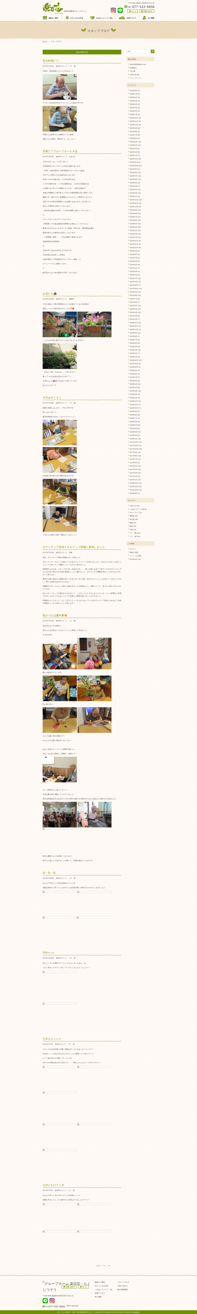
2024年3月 (133, 189)
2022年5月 (133, 265)
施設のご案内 (100, 1282)
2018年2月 (133, 435)
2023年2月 (133, 234)
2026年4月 (133, 104)
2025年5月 (133, 142)
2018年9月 (133, 411)
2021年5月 (133, 305)
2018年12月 (134, 401)
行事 (131, 529)
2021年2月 (133, 316)
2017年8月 (133, 456)
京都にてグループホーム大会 (60, 151)
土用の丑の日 (134, 75)
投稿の (134, 552)
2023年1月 (133, 237)
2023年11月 (134, 203)
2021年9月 (133, 292)
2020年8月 (133, 336)
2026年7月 (133, 94)
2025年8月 (133, 131)
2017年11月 (134, 445)
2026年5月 (133, 101)
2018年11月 (134, 404)
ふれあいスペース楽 (137, 509)
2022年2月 (133, 275)
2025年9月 (133, 128)
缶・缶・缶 (49, 872)
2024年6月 (133, 179)
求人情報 (98, 1297)
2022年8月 (133, 254)
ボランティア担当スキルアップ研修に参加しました (74, 547)
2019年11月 (134, 364)
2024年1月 (133, 196)
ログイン (133, 549)
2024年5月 (133, 183)
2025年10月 (134, 125)
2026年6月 (133, 97)
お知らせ (72, 156)
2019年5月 (133, 384)
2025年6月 (133, 138)
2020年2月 (133, 353)
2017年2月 (133, 476)
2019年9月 (133, 370)
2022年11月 (134, 244)
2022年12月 (134, 241)
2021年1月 (133, 319)
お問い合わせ (122, 1286)
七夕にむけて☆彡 (53, 1185)
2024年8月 (133, 172)
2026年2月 (133, 111)
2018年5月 (133, 425)
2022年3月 (133, 271)
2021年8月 (133, 295)
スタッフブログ (123, 1282)
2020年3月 (133, 350)
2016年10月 (134, 490)
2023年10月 (134, 207)
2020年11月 (134, 326)
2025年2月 (133, 152)
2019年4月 (133, 387)
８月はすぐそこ (52, 397)
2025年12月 (134, 118)
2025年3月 (133, 148)
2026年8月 (133, 90)
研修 (70, 552)
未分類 (132, 519)
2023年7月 (133, 217)
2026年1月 (133, 114)
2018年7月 (133, 418)
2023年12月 (134, 200)
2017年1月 (133, 480)
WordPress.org (135, 559)
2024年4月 (133, 186)
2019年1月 (133, 398)
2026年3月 (133, 108)
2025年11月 (134, 121)
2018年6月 (133, 422)
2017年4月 (133, 469)
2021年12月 (134, 282)
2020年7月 (133, 340)
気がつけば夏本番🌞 (55, 615)
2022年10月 (134, 247)
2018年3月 (133, 432)
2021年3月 (133, 312)
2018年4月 (133, 428)
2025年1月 (133, 155)
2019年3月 (133, 391)
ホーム (45, 41)
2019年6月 (133, 381)
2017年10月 (134, 449)
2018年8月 (133, 415)
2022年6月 (133, 261)
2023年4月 (133, 227)
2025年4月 (133, 145)
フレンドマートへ (136, 78)
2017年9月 (133, 452)
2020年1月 (133, 357)
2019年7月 (133, 377)
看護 (131, 523)
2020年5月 (133, 343)
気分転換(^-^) (50, 60)
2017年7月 (133, 459)
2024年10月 (134, 166)
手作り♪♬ (49, 952)
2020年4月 (133, 346)
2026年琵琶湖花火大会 (138, 64)
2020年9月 (133, 333)
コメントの (135, 556)
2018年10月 (134, 408)
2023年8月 (133, 213)
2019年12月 (134, 360)
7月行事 (132, 71)
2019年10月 (134, 367)
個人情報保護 (122, 1289)
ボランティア (134, 512)
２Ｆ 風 (72, 878)
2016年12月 (134, 483)
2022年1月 (133, 278)
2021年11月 (134, 285)
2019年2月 (133, 394)
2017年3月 (133, 473)
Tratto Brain (135, 1312)
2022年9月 (133, 251)
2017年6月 (133, 462)
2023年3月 (133, 230)
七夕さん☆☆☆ (52, 1038)
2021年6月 (133, 302)
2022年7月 (133, 258)
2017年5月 (133, 466)
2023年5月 (133, 224)
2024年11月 (134, 162)
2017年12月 (134, 442)
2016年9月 (133, 493)
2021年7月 (133, 299)
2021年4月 (133, 309)
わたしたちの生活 (101, 1286)
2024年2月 (133, 193)
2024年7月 (133, 176)
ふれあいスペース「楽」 (104, 1289)
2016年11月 (134, 486)
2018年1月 (133, 439)
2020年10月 (134, 329)
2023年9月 (133, 210)
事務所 (71, 299)
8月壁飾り (133, 68)
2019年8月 (133, 374)
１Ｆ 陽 (72, 66)
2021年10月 (134, 288)
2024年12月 (134, 159)
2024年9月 (133, 169)
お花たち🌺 (50, 293)
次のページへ (101, 1266)
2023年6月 (133, 220)
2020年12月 (134, 323)
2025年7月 (133, 135)
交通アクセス (100, 1293)
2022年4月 (133, 268)
